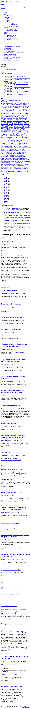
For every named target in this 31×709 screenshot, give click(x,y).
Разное (6, 27)
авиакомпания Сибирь (7, 146)
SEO (5, 41)
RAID (7, 130)
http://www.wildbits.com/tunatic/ (10, 588)
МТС (18, 141)
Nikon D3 (26, 124)
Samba (5, 133)
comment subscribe (6, 110)
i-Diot (26, 116)
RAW (10, 130)
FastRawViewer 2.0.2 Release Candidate (14, 52)
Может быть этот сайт (9, 606)
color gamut (23, 109)
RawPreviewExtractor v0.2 (11, 55)
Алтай (2, 140)
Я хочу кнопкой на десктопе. (11, 304)
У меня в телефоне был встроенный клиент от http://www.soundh (13, 508)
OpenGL (21, 127)
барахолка (25, 146)
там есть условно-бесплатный (12, 223)
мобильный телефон (6, 153)
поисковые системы (15, 158)
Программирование (9, 17)
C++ (26, 107)
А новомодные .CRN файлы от (12, 229)
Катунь (10, 140)
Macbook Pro (19, 119)
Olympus (11, 127)
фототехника (24, 168)
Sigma (24, 133)
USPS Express (21, 136)
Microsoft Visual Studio (19, 121)
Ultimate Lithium (5, 136)
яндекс (26, 171)
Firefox (22, 112)
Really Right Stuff (16, 131)
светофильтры (5, 162)
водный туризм (25, 147)
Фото (5, 33)
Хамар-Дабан (14, 144)
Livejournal (12, 119)
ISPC (17, 118)
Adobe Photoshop (11, 106)
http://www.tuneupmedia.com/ (13, 699)
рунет (19, 161)
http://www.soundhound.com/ (8, 517)
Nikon (21, 124)
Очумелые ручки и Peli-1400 (12, 60)
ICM (5, 118)
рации (27, 159)
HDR (15, 116)
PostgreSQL (10, 20)
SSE (13, 134)
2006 (5, 177)
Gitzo (9, 115)
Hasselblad (10, 116)
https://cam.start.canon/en (21, 91)
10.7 (18, 103)
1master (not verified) (6, 559)
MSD (21, 122)
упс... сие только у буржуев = (11, 452)
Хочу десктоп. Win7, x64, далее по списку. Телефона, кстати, (13, 360)
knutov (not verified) (6, 440)
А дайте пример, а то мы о (21, 93)
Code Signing (12, 109)
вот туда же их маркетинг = (22, 87)
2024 (5, 202)
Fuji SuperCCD (24, 113)
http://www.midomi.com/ (7, 575)
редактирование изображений (9, 161)
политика (24, 158)
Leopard (24, 118)
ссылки (23, 162)
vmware (3, 137)
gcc (6, 115)
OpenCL (16, 127)
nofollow (3, 125)
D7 (17, 110)
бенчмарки (10, 147)
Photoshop (14, 128)
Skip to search (15, 1)
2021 (5, 199)
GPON (22, 115)
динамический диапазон (14, 150)
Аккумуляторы (23, 138)
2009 (5, 181)
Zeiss (6, 138)
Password (4, 66)
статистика (19, 164)
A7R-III (4, 104)
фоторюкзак (16, 168)
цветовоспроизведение (16, 170)
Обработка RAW (12, 38)
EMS (2, 112)
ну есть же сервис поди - (9, 290)
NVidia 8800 (22, 125)
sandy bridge (11, 133)
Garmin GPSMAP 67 (9, 48)
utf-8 (27, 136)
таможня (9, 165)
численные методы (11, 171)
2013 (5, 187)
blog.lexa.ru (4, 4)
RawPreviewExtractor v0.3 (11, 51)
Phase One (7, 128)
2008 (5, 180)
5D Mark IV (10, 103)
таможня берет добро (18, 165)
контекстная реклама (20, 152)
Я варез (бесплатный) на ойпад (12, 492)
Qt (27, 128)
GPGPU (6, 12)
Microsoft (9, 121)
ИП (6, 140)
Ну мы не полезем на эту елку (12, 217)
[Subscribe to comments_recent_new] (11, 100)
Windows (18, 137)
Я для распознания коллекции (12, 624)
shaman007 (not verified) (7, 349)
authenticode (18, 107)
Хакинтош (7, 144)
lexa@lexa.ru (25, 707)
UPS (11, 136)
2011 (5, 184)
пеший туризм (5, 158)
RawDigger (10, 36)
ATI (13, 107)
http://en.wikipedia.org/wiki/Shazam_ (10, 460)
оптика (20, 156)
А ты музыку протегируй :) (10, 523)
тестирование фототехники (8, 167)
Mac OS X (27, 119)
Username (4, 64)
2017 (5, 193)
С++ (15, 143)
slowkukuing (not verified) (8, 661)
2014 (5, 189)
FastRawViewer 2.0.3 (9, 49)
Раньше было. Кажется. (9, 423)
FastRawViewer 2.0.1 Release (12, 57)
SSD (10, 134)
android (27, 106)
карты (7, 152)
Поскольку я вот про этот (21, 82)
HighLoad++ (20, 116)
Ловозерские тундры (6, 141)
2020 (5, 198)
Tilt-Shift (17, 134)
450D (21, 103)
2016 (5, 192)
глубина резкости (13, 149)
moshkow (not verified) (7, 526)
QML (24, 128)
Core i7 (13, 110)
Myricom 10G (4, 124)
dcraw (19, 110)
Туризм (6, 32)
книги (11, 152)
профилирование (20, 159)
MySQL (11, 124)
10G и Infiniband (11, 29)
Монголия (24, 141)
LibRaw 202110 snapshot (10, 54)
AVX (23, 107)
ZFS (10, 138)
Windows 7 (25, 137)
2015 (5, 190)
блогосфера (17, 147)
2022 (5, 201)
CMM (6, 109)
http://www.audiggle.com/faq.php (9, 664)
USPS (15, 136)
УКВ (2, 144)
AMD (23, 106)
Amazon (18, 106)
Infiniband (9, 118)
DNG (23, 110)
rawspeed (8, 131)
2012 (5, 186)
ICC (2, 118)
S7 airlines (25, 131)
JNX (20, 118)
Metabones (3, 121)
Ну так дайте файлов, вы (21, 76)
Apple (9, 107)
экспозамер (20, 171)
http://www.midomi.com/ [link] (11, 570)
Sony (7, 134)
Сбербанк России (22, 143)
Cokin (18, 109)
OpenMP (27, 127)
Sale (2, 133)
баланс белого (18, 146)
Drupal (12, 23)
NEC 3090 (17, 124)
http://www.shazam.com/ (15, 352)
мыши (14, 153)
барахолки (3, 147)
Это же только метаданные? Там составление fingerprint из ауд (12, 391)
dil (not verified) (5, 512)
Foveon (12, 113)
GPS (26, 115)
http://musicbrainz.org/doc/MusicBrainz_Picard (13, 632)
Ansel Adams (4, 107)
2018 (5, 195)
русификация (26, 161)
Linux (7, 119)
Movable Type (14, 24)
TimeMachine (24, 134)
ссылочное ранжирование (8, 164)
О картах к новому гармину (12, 46)
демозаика (3, 150)
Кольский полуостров (18, 140)
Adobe (8, 104)
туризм (19, 167)
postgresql (20, 128)
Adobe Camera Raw (16, 104)
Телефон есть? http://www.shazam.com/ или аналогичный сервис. (14, 345)
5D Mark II (4, 103)
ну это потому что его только (12, 212)
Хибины (21, 144)
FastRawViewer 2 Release (11, 58)
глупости (21, 149)
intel (14, 118)
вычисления (4, 149)
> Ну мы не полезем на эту (22, 78)
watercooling (9, 137)
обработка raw (14, 155)
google (13, 115)
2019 (5, 196)
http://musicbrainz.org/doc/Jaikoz (9, 647)
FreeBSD (16, 113)
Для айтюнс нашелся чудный (11, 686)
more (2, 98)
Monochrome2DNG (6, 122)
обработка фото (13, 156)
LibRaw (9, 18)
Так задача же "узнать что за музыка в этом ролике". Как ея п (15, 536)
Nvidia (16, 125)
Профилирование (12, 39)
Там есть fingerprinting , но (10, 405)
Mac (5, 14)
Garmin (3, 115)
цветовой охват (5, 170)
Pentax (2, 128)
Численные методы (12, 26)
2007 (5, 178)
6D (15, 103)
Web (8, 21)
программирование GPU (8, 159)
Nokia (12, 125)
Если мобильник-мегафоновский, (13, 466)
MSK (25, 122)
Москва (3, 143)
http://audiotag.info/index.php (8, 613)
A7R (24, 103)
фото (11, 168)
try (2, 582)
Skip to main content (6, 1)
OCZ (6, 127)
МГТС (15, 141)
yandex (2, 138)
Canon (2, 109)
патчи (24, 156)
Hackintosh (10, 15)
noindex (8, 125)
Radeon (3, 130)
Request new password (10, 69)
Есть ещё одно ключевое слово (11, 317)
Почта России (9, 143)
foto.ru (7, 113)
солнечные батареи (14, 162)
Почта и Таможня (12, 30)
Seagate (17, 133)
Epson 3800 (7, 112)
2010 (5, 183)
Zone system (14, 138)
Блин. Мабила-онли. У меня (11, 329)
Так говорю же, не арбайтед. (11, 594)
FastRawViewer (11, 35)
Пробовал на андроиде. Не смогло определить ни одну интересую (13, 436)
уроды (7, 168)
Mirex (27, 121)
